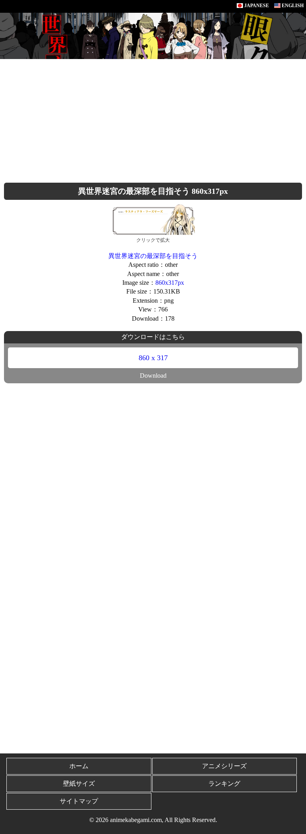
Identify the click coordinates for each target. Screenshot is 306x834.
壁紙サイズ (79, 783)
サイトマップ (79, 801)
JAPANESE (256, 5)
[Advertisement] (153, 119)
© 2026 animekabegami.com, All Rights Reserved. (153, 819)
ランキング (224, 783)
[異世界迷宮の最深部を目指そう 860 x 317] (153, 219)
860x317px (169, 282)
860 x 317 (153, 358)
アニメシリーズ (224, 766)
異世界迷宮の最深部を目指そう (153, 255)
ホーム (78, 766)
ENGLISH (292, 5)
